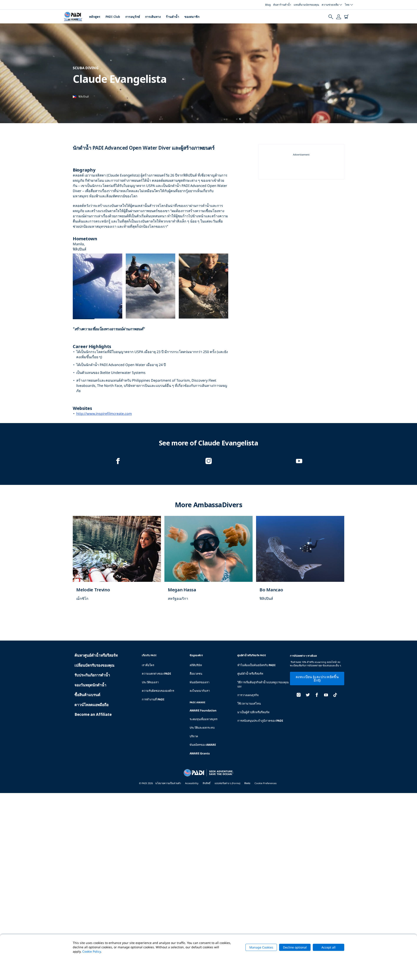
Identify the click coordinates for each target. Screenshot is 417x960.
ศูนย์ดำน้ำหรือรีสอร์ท (250, 673)
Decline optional (295, 947)
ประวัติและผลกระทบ (202, 727)
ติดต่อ (247, 783)
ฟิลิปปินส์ (83, 96)
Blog (268, 5)
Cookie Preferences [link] (265, 783)
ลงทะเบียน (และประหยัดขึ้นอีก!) (317, 678)
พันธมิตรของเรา (199, 682)
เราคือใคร (148, 665)
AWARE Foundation (203, 710)
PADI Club (113, 17)
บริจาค (194, 736)
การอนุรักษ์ (132, 17)
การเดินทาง (153, 17)
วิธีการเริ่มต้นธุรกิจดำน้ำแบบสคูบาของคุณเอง (263, 684)
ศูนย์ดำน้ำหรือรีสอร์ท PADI (251, 655)
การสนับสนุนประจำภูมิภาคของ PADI (260, 721)
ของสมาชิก (191, 17)
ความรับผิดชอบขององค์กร (158, 691)
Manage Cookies (261, 947)
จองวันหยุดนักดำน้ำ (90, 684)
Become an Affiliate (93, 714)
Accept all (328, 947)
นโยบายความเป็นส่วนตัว (168, 783)
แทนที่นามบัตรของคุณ (306, 5)
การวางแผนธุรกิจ (248, 695)
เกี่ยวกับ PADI (149, 655)
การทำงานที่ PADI (153, 699)
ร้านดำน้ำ (172, 17)
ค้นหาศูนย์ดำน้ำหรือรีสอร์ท (96, 655)
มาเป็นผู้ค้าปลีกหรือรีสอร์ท (253, 712)
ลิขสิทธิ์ (206, 783)
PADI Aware (197, 702)
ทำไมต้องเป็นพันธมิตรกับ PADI (256, 665)
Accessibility (192, 783)
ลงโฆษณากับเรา (200, 691)
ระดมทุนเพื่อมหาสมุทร (203, 719)
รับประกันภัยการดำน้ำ (92, 674)
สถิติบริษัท (196, 665)
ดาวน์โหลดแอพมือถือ (91, 704)
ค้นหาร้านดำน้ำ (282, 5)
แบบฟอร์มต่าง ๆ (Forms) (227, 783)
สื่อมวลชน (196, 673)
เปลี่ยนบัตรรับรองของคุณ (94, 665)
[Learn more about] (117, 563)
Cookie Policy (91, 951)
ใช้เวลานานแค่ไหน (249, 703)
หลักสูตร (94, 17)
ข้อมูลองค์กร (196, 655)
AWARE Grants (200, 753)
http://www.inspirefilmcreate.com (104, 413)
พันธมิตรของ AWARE (203, 745)
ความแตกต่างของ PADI (156, 673)
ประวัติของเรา (150, 682)
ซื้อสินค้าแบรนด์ (87, 694)
